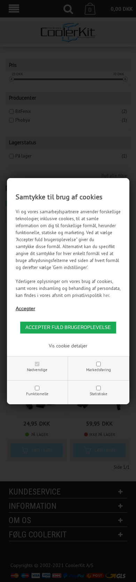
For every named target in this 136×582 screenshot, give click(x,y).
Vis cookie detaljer (68, 346)
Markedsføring (98, 369)
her (106, 295)
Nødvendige (37, 369)
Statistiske (98, 393)
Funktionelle (37, 393)
